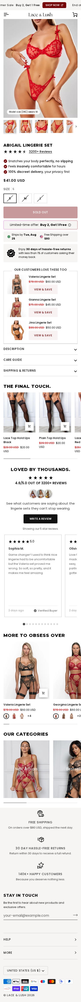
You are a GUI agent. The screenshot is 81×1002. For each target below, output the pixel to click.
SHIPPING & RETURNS (19, 371)
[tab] (24, 624)
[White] (22, 716)
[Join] (74, 914)
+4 (29, 716)
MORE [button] (7, 953)
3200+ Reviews (40, 151)
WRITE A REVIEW (40, 519)
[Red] (14, 716)
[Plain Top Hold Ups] (55, 412)
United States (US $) (23, 970)
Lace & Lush (16, 995)
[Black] (6, 716)
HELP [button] (7, 939)
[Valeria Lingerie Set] (26, 670)
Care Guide (12, 360)
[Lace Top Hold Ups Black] (19, 412)
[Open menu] (9, 14)
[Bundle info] (69, 225)
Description (13, 349)
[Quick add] (29, 426)
